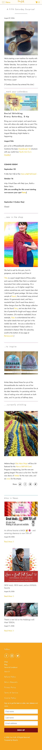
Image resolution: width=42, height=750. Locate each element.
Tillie (6, 278)
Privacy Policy (10, 687)
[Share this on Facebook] (25, 484)
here (24, 192)
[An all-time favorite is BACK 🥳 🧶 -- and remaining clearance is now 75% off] (21, 514)
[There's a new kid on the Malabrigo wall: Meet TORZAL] (21, 609)
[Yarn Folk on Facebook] (6, 656)
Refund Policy (10, 676)
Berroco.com (8, 336)
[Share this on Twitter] (20, 484)
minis (8, 478)
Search (7, 671)
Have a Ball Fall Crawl (28, 174)
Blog (5, 664)
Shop (6, 662)
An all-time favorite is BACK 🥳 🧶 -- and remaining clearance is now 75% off (19, 532)
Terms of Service (11, 692)
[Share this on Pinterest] (30, 484)
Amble (16, 475)
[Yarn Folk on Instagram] (12, 656)
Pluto (13, 317)
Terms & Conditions (10, 667)
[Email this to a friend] (35, 484)
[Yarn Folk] (21, 2)
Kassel (14, 296)
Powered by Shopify (11, 740)
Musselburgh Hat (24, 149)
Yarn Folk (13, 737)
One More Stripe (21, 463)
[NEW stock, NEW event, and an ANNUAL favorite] (21, 565)
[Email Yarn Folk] (18, 656)
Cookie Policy (10, 698)
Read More (8, 541)
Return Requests (10, 682)
